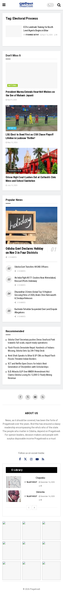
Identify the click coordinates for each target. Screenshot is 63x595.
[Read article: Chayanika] (14, 482)
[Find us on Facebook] (20, 397)
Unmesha (40, 492)
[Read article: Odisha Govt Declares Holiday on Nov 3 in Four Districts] (31, 225)
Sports (12, 128)
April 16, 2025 (47, 35)
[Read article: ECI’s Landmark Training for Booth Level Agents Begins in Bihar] (14, 31)
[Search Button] (59, 5)
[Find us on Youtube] (35, 397)
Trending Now (14, 171)
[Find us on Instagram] (31, 459)
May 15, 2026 (12, 142)
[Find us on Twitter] (27, 397)
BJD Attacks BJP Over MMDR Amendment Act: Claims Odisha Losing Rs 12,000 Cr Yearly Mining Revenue (30, 374)
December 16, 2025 (47, 482)
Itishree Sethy (32, 35)
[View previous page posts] (28, 507)
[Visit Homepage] (26, 5)
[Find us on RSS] (42, 397)
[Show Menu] (3, 5)
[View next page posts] (34, 507)
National (12, 85)
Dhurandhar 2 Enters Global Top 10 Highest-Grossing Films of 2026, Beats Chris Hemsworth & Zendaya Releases (35, 295)
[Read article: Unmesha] (14, 496)
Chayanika (40, 477)
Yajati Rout (32, 482)
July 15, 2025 (12, 185)
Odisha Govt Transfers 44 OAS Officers (31, 266)
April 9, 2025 (12, 100)
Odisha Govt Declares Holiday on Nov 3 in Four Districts (24, 251)
